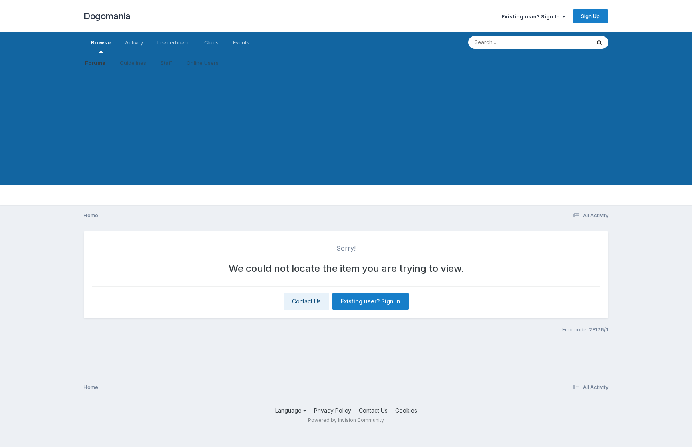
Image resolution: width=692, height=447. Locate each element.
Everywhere (566, 42)
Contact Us (306, 301)
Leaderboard (173, 42)
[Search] (599, 42)
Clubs (211, 42)
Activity (134, 42)
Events (241, 42)
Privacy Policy (332, 410)
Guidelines (133, 63)
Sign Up (590, 16)
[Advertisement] (346, 129)
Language (289, 410)
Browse (101, 42)
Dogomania (107, 16)
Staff (166, 63)
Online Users (203, 63)
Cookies (406, 410)
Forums (95, 63)
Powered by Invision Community (346, 420)
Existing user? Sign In (531, 16)
